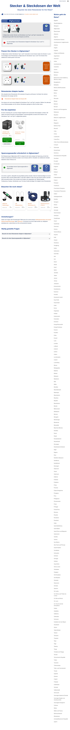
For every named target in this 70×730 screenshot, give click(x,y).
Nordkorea (56, 460)
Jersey (55, 280)
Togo (55, 643)
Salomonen (56, 534)
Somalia (56, 585)
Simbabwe (56, 569)
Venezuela (56, 692)
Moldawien (56, 411)
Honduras (56, 242)
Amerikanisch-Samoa (59, 39)
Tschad (55, 654)
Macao (55, 365)
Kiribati (55, 313)
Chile (55, 131)
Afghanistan (57, 28)
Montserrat (56, 422)
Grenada (56, 210)
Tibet (55, 641)
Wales (55, 708)
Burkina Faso (57, 125)
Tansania (56, 635)
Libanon (56, 349)
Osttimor (56, 476)
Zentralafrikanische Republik (61, 719)
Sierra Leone (57, 566)
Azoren (55, 69)
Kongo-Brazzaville (58, 324)
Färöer (55, 174)
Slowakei (56, 580)
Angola (55, 47)
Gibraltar (56, 207)
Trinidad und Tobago (59, 652)
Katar (55, 305)
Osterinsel (56, 474)
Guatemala (56, 223)
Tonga (55, 649)
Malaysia (56, 376)
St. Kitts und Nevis (58, 598)
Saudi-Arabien (57, 547)
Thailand (56, 638)
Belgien (56, 90)
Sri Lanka (56, 591)
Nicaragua (56, 444)
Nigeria (55, 452)
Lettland (56, 346)
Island (55, 264)
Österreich (56, 468)
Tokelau (56, 646)
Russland (56, 520)
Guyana (56, 234)
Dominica (56, 153)
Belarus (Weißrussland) (59, 87)
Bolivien (56, 104)
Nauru (55, 433)
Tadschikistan (57, 630)
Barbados (56, 84)
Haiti (55, 237)
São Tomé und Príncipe (59, 545)
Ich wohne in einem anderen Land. (31, 14)
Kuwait (55, 338)
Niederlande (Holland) (59, 447)
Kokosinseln (57, 316)
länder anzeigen (7, 143)
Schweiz (56, 555)
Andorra (56, 45)
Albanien (56, 34)
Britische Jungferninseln (60, 117)
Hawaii (55, 240)
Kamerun (56, 291)
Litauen (55, 359)
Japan (55, 275)
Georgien (56, 202)
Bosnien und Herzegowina (60, 109)
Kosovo (56, 329)
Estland (56, 172)
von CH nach (4, 20)
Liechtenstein (57, 357)
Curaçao (56, 144)
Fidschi (55, 180)
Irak (55, 256)
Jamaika (56, 272)
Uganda (56, 673)
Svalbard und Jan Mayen (60, 622)
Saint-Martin (57, 528)
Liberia (55, 351)
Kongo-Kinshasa (58, 327)
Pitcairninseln (57, 501)
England (56, 166)
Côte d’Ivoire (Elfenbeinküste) (61, 142)
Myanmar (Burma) (58, 427)
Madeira (56, 370)
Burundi (56, 128)
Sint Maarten (57, 577)
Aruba (55, 61)
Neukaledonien (57, 438)
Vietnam (56, 705)
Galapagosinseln (58, 196)
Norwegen (56, 466)
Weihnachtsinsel (58, 713)
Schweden (56, 553)
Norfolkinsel (57, 463)
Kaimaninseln (57, 286)
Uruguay (56, 681)
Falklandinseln (57, 177)
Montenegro (57, 419)
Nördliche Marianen (58, 457)
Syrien (55, 627)
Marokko (56, 387)
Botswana (56, 112)
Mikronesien (57, 408)
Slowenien (56, 583)
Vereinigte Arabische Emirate (61, 695)
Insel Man (56, 253)
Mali (55, 381)
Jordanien (56, 283)
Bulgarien (56, 123)
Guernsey (56, 226)
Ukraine (56, 676)
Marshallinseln (57, 389)
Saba (55, 523)
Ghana (55, 204)
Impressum (20, 221)
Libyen (55, 354)
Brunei (55, 120)
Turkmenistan (57, 665)
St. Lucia (56, 601)
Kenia (55, 308)
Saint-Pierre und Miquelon (60, 531)
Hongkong (56, 245)
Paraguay (56, 493)
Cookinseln (56, 136)
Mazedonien (57, 403)
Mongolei (56, 417)
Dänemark (56, 147)
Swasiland (56, 624)
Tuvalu (55, 671)
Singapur (56, 572)
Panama (56, 487)
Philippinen (56, 498)
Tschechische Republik (59, 657)
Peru (55, 496)
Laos (55, 340)
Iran (55, 259)
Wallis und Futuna (58, 710)
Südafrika (56, 611)
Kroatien (56, 332)
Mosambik (56, 425)
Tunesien (56, 662)
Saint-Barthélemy (58, 525)
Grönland (56, 215)
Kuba (55, 335)
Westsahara (57, 716)
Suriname (56, 619)
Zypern (55, 721)
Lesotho (56, 343)
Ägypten (56, 20)
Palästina (56, 482)
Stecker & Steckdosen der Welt (35, 6)
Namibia (56, 430)
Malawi (55, 373)
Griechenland (57, 212)
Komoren (56, 321)
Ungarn (55, 679)
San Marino (56, 542)
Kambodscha (57, 289)
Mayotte (56, 400)
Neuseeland (57, 441)
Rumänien (56, 517)
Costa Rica (56, 139)
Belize (55, 93)
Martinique (56, 392)
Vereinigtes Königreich (59, 702)
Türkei (55, 660)
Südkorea (56, 613)
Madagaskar (57, 368)
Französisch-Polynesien (60, 191)
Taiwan (55, 632)
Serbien (56, 561)
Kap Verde (56, 300)
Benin (55, 95)
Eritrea (55, 169)
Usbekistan (56, 684)
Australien (56, 66)
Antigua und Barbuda (59, 53)
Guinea (55, 229)
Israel (55, 267)
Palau (55, 485)
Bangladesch (57, 82)
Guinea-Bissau (57, 231)
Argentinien (56, 56)
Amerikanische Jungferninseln (61, 42)
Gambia (56, 199)
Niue (55, 455)
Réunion (56, 512)
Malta (55, 384)
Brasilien (56, 114)
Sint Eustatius (57, 574)
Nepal (55, 436)
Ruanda (56, 515)
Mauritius (56, 398)
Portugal (56, 506)
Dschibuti (56, 158)
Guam (55, 221)
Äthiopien (56, 26)
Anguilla (56, 50)
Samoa (55, 539)
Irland (55, 261)
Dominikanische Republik (60, 155)
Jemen (55, 278)
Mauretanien (57, 395)
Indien (55, 248)
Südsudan (56, 616)
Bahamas (56, 72)
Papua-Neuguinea (58, 490)
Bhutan (55, 101)
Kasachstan (57, 302)
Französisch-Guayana (59, 188)
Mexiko (55, 406)
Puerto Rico (57, 509)
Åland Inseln (57, 31)
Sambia (56, 536)
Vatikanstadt (57, 690)
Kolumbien (56, 319)
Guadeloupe (57, 218)
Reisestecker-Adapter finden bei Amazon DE (15, 98)
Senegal (56, 558)
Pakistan (56, 479)
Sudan (55, 608)
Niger (55, 449)
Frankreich (56, 185)
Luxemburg (56, 362)
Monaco (56, 414)
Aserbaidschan (57, 64)
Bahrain (56, 75)
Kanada (56, 294)
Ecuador (56, 161)
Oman (55, 471)
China (55, 133)
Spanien (56, 588)
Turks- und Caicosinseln (60, 668)
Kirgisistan (56, 310)
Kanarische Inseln (58, 297)
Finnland (56, 182)
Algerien (56, 36)
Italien (55, 270)
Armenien (56, 58)
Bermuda (56, 98)
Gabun (55, 193)
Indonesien (56, 251)
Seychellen (56, 564)
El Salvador (57, 163)
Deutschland (57, 150)
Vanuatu (56, 687)
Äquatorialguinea (58, 23)
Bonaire (56, 106)
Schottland (56, 550)
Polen (55, 504)
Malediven (56, 379)
